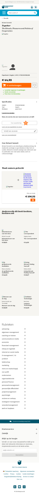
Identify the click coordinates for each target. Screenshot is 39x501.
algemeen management (10, 332)
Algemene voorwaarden (27, 471)
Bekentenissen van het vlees (8, 239)
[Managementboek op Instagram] (24, 486)
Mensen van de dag (8, 305)
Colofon (6, 474)
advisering (5, 329)
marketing (5, 365)
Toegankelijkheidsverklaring (12, 476)
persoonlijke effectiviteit (10, 388)
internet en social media (10, 352)
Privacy (12, 474)
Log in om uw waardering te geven (12, 127)
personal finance (8, 382)
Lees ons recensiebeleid (9, 135)
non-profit (5, 372)
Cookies (18, 474)
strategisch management (11, 402)
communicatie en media (10, 339)
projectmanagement (9, 392)
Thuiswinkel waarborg (12, 471)
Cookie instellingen (28, 474)
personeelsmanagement (10, 385)
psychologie (6, 395)
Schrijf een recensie (11, 131)
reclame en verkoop (9, 398)
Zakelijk (5, 433)
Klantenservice (8, 429)
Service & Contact (28, 476)
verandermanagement (10, 405)
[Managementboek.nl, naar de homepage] (7, 8)
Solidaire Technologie (28, 304)
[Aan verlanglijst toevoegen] (34, 85)
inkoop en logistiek (8, 349)
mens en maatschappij (10, 369)
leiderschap (6, 362)
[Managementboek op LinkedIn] (14, 486)
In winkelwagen (14, 85)
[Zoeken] (35, 13)
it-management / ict (9, 355)
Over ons (19, 479)
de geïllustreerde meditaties (7, 272)
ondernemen (6, 375)
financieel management (10, 345)
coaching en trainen (9, 335)
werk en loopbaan (8, 408)
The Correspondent (30, 238)
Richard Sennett (7, 23)
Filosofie (6, 18)
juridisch (5, 359)
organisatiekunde (8, 379)
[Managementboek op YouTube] (19, 486)
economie (5, 342)
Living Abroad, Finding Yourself (29, 272)
